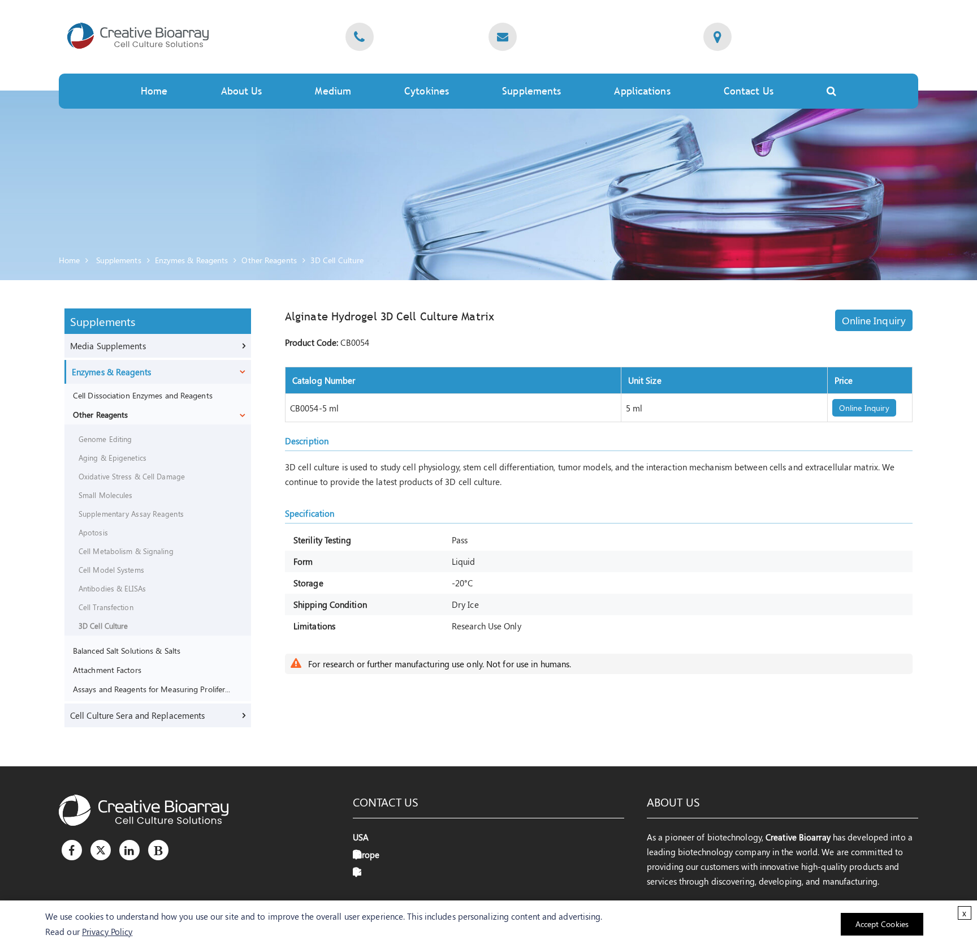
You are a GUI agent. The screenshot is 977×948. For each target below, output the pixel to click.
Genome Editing (105, 439)
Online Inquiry (874, 320)
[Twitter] (100, 850)
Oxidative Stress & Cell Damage (132, 476)
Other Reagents (268, 260)
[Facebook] (72, 850)
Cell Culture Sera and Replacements (137, 715)
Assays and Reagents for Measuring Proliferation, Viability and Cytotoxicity (152, 689)
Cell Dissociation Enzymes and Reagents (143, 395)
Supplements (118, 260)
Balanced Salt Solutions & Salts (126, 650)
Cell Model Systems (111, 569)
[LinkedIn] (129, 850)
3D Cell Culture (337, 260)
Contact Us (748, 91)
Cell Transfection (106, 607)
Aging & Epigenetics (112, 457)
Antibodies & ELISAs (112, 588)
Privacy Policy (107, 931)
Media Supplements (108, 345)
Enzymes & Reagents (191, 260)
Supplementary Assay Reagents (131, 513)
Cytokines (426, 91)
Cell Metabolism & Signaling (126, 551)
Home (154, 91)
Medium (333, 91)
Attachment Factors (107, 669)
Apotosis (93, 532)
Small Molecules (106, 495)
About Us (241, 91)
